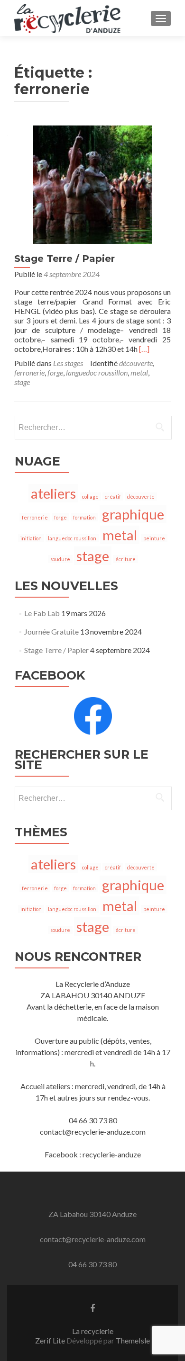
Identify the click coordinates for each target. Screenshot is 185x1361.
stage (22, 381)
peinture (154, 538)
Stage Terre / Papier (64, 258)
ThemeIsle (133, 1340)
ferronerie (29, 372)
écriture (125, 559)
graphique (133, 514)
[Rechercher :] (93, 427)
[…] (144, 348)
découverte (136, 362)
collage (90, 496)
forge (55, 372)
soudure (60, 559)
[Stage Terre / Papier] (92, 183)
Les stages (68, 362)
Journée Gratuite (51, 631)
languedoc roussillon (97, 372)
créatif (113, 496)
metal (139, 372)
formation (84, 517)
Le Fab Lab (42, 613)
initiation (31, 538)
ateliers (53, 493)
